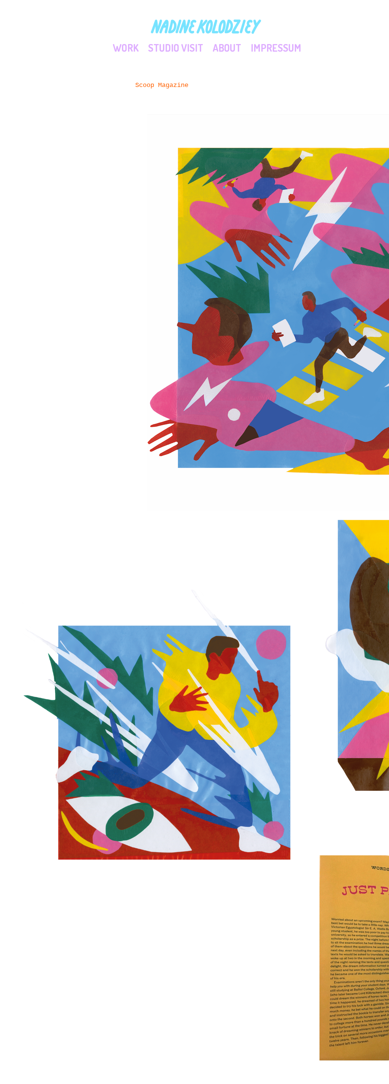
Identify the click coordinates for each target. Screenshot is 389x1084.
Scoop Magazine (161, 85)
